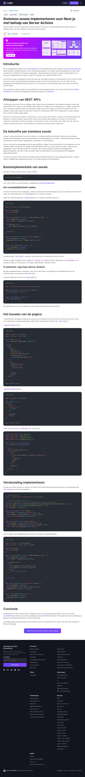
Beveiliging (60, 770)
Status (66, 770)
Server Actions (74, 69)
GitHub (49, 91)
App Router (32, 69)
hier (44, 616)
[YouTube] (19, 670)
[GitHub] (8, 670)
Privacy (80, 770)
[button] (75, 10)
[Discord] (4, 670)
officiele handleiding (46, 183)
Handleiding (13, 10)
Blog (5, 10)
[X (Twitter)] (11, 670)
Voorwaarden (72, 770)
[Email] (15, 670)
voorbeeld (6, 616)
